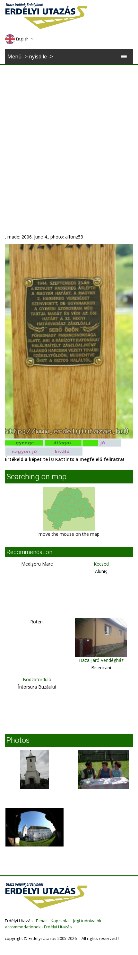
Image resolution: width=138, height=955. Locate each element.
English (22, 39)
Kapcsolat (60, 921)
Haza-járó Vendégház (101, 660)
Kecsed (101, 564)
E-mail (41, 921)
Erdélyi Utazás (58, 927)
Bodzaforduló (37, 679)
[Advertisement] (69, 137)
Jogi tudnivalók (87, 921)
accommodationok (23, 927)
